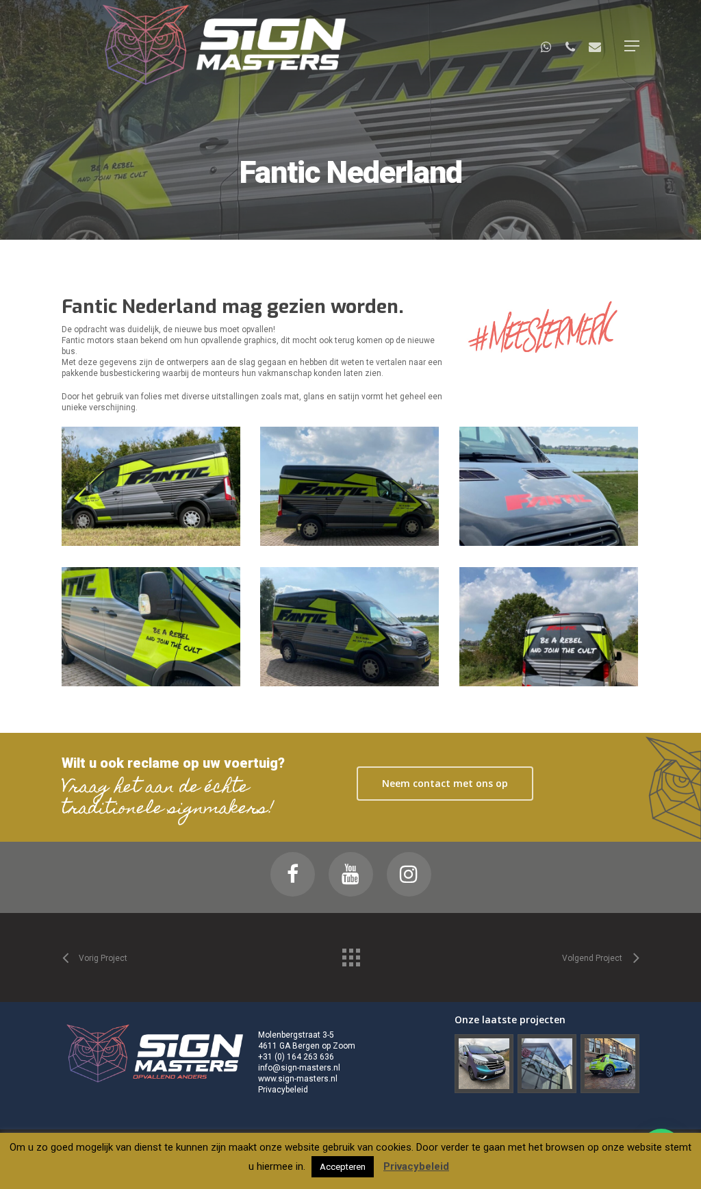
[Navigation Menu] (631, 46)
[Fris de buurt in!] (610, 1064)
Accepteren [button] (343, 1167)
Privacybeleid (283, 1089)
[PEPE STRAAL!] (547, 1064)
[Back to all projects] (350, 954)
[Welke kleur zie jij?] (484, 1064)
